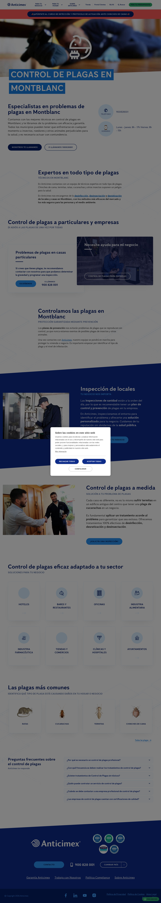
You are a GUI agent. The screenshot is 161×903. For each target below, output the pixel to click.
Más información (60, 451)
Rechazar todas (67, 461)
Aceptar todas (94, 461)
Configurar (80, 469)
